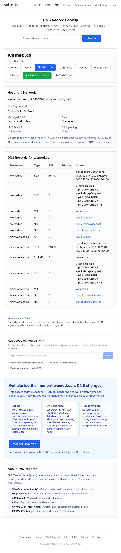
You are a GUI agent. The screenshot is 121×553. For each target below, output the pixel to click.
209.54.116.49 (84, 217)
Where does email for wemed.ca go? (27, 363)
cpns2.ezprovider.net (88, 224)
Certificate (66, 67)
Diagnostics (101, 67)
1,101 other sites (31, 137)
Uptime (67, 5)
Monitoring (101, 5)
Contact (96, 537)
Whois (14, 67)
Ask (108, 355)
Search (91, 38)
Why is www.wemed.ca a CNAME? (25, 368)
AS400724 (29, 111)
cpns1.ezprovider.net (88, 230)
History (14, 75)
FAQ (74, 537)
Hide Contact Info (38, 75)
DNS (57, 5)
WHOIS (37, 5)
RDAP (48, 5)
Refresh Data (63, 75)
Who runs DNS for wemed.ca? (63, 363)
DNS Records (45, 67)
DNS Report (52, 537)
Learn (38, 537)
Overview (25, 537)
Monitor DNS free (24, 444)
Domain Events (83, 5)
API (66, 537)
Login (113, 5)
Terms (84, 537)
